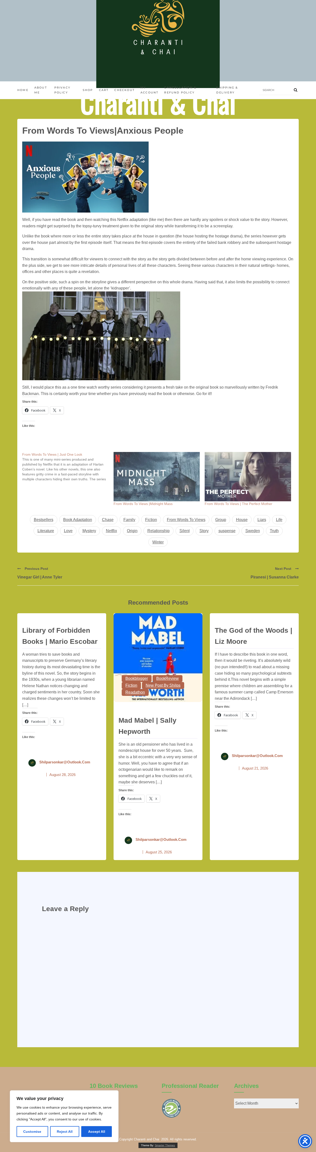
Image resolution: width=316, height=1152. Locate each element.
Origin (132, 531)
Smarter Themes (165, 1145)
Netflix (111, 531)
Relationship (158, 531)
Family (129, 520)
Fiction (151, 520)
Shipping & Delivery (227, 90)
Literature (46, 531)
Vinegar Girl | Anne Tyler (39, 577)
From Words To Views (186, 520)
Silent (184, 531)
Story (204, 531)
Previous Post (36, 569)
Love (68, 531)
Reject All (65, 1132)
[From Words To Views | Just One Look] (68, 467)
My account (149, 90)
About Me (40, 90)
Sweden (252, 531)
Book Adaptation (77, 520)
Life (279, 520)
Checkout (124, 90)
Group (220, 520)
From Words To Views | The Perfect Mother (238, 504)
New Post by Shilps (163, 685)
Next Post (283, 569)
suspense (227, 531)
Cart (104, 90)
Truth (274, 531)
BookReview (167, 678)
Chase (108, 520)
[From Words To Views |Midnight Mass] (157, 476)
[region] (64, 1116)
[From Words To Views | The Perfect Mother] (248, 476)
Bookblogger (136, 678)
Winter (158, 542)
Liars (261, 520)
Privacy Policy (62, 90)
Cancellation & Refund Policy (180, 90)
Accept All (96, 1132)
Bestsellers (43, 520)
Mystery (89, 531)
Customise (32, 1132)
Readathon (135, 692)
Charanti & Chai (158, 102)
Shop (88, 90)
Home (22, 90)
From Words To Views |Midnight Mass (143, 504)
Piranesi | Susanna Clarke (275, 577)
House (242, 520)
